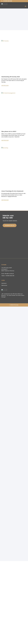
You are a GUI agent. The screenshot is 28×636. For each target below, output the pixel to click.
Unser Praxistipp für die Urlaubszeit (12, 191)
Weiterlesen (5, 85)
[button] (25, 6)
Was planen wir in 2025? (8, 131)
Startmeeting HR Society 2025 (10, 76)
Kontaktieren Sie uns (9, 225)
